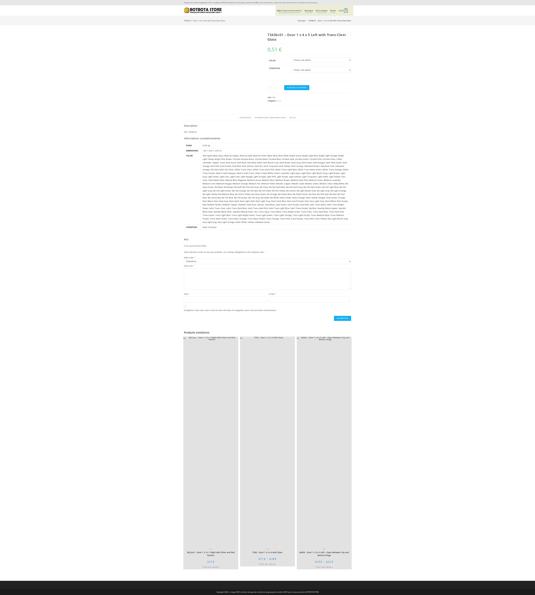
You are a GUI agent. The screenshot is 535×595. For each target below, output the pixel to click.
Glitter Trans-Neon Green (309, 169)
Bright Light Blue (310, 155)
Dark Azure (231, 162)
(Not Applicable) (210, 155)
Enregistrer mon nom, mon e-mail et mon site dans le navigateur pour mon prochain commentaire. (230, 310)
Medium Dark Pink (299, 180)
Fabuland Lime (327, 166)
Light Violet (323, 176)
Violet (237, 222)
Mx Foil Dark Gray (294, 187)
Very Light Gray (210, 222)
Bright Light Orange (328, 155)
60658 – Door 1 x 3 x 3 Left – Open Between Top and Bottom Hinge (324, 554)
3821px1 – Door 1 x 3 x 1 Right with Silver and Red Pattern (211, 554)
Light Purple (282, 176)
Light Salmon (295, 176)
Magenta (242, 180)
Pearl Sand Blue (278, 201)
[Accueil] (294, 20)
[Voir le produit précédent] (344, 34)
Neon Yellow (311, 197)
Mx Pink (312, 194)
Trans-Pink (285, 218)
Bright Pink (220, 159)
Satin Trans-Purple (299, 208)
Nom (187, 294)
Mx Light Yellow (210, 194)
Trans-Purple (297, 218)
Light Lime (235, 176)
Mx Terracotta (214, 197)
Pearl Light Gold (247, 201)
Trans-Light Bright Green (243, 215)
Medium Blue (268, 180)
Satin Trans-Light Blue (279, 208)
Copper (215, 162)
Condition (274, 68)
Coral (222, 162)
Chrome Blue (275, 159)
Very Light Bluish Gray (337, 218)
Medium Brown (282, 180)
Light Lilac (224, 176)
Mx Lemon (291, 190)
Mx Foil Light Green (222, 190)
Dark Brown (285, 162)
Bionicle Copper (231, 155)
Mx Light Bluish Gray (306, 190)
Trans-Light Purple (301, 215)
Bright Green (295, 155)
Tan (255, 211)
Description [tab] (245, 117)
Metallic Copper (283, 183)
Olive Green (331, 197)
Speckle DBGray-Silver (243, 211)
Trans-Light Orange (282, 215)
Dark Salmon (248, 166)
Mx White (274, 197)
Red (204, 204)
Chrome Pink (315, 159)
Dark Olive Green (334, 162)
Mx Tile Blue (227, 197)
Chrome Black (261, 159)
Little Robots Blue (216, 180)
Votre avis (189, 266)
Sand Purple (293, 204)
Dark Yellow (284, 166)
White (244, 222)
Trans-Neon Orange (237, 218)
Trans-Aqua (263, 211)
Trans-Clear (306, 211)
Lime (205, 180)
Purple (345, 201)
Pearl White (330, 201)
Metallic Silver (326, 183)
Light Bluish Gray (320, 173)
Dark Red (236, 166)
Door (279, 100)
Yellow (251, 222)
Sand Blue (269, 204)
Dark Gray (296, 162)
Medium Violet (268, 183)
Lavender (285, 173)
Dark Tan (259, 166)
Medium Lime (209, 183)
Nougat (321, 197)
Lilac (343, 176)
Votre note (189, 258)
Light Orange (260, 176)
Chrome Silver (328, 159)
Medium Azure (254, 180)
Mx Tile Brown (240, 197)
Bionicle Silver (259, 155)
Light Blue (306, 173)
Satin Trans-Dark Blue (236, 208)
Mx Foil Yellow (278, 190)
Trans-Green (208, 215)
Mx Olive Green (258, 194)
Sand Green (280, 204)
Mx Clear (264, 187)
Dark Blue (241, 162)
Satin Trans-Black (318, 204)
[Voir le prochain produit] (349, 34)
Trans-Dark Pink (336, 211)
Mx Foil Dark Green (312, 187)
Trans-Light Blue (223, 215)
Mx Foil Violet (265, 190)
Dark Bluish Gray (271, 162)
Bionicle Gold (246, 155)
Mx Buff (237, 187)
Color (272, 60)
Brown (229, 159)
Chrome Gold (288, 159)
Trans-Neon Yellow (256, 218)
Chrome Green (302, 159)
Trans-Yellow (320, 218)
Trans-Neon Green (218, 218)
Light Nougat (247, 176)
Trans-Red (308, 218)
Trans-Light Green (264, 215)
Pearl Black (208, 201)
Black (269, 155)
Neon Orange (298, 197)
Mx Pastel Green (300, 194)
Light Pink (271, 176)
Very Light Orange (226, 222)
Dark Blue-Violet (254, 162)
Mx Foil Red (252, 190)
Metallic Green (311, 183)
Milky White (339, 183)
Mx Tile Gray (254, 197)
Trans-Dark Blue (320, 211)
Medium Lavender (332, 180)
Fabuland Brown (312, 166)
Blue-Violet (283, 155)
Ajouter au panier (297, 87)
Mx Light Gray (323, 190)
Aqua (220, 155)
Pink (339, 201)
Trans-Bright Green (291, 211)
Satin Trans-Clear (217, 208)
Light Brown (334, 173)
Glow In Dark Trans (245, 173)
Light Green (213, 176)
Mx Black (219, 187)
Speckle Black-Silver (222, 211)
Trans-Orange (272, 218)
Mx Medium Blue (226, 194)
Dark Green (307, 162)
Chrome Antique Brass (243, 159)
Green (277, 173)
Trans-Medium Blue (320, 215)
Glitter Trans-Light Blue (286, 169)
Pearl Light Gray (263, 201)
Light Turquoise (309, 176)
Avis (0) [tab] (292, 117)
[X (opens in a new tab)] (346, 2)
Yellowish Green (262, 222)
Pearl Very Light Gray (314, 201)
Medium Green (316, 180)
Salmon (260, 204)
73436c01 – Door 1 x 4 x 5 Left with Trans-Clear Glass (329, 20)
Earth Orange (297, 166)
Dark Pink (215, 166)
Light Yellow (334, 176)
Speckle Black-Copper (328, 208)
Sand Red (304, 204)
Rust (254, 204)
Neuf (205, 227)
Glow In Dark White (264, 173)
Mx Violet (265, 197)
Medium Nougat (224, 183)
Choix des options (210, 567)
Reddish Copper (229, 204)
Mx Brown (228, 187)
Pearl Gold (234, 201)
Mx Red (332, 194)
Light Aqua (295, 173)
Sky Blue (313, 208)
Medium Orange (240, 183)
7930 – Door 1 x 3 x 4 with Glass (267, 552)
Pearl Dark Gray (221, 201)
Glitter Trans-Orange (332, 169)
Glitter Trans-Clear (243, 169)
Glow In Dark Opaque (226, 173)
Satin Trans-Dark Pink (258, 208)
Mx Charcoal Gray (250, 187)
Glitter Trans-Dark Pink (263, 169)
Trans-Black (275, 211)
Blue (275, 155)
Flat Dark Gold (217, 169)
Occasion (212, 227)
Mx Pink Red (323, 194)
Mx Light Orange (338, 190)
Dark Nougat (319, 162)
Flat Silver (229, 169)
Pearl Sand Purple (295, 201)
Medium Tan (254, 183)
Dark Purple (225, 166)
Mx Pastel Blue (285, 194)
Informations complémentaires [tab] (270, 117)
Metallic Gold (298, 183)
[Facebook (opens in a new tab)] (349, 2)
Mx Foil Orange (239, 190)
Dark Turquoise (271, 166)
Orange (341, 197)
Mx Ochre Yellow (243, 194)
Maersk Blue (231, 180)
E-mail (273, 294)
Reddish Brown (214, 204)
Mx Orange (272, 194)
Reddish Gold (244, 204)
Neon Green (285, 197)
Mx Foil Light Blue (330, 187)
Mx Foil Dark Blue (277, 187)
